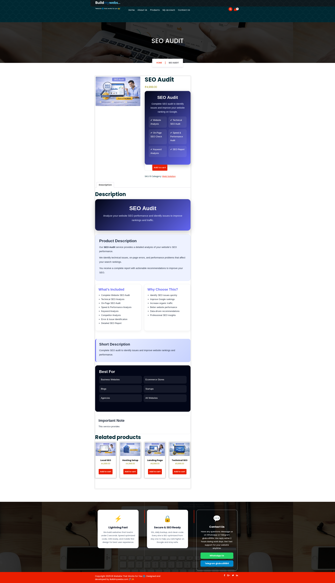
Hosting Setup (130, 460)
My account (169, 10)
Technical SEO (179, 460)
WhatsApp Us (217, 555)
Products (155, 10)
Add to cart (160, 167)
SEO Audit (174, 62)
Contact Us (184, 10)
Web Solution (169, 176)
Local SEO (105, 460)
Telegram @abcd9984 (217, 563)
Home (131, 10)
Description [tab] (105, 184)
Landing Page (155, 460)
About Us (142, 10)
